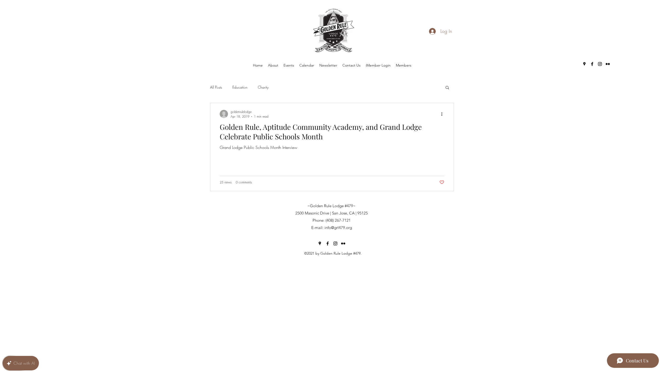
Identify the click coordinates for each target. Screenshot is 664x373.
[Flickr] (607, 64)
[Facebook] (592, 64)
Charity (263, 87)
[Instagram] (600, 64)
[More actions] (443, 114)
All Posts (216, 87)
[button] (447, 88)
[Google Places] (584, 64)
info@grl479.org (338, 227)
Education (239, 87)
